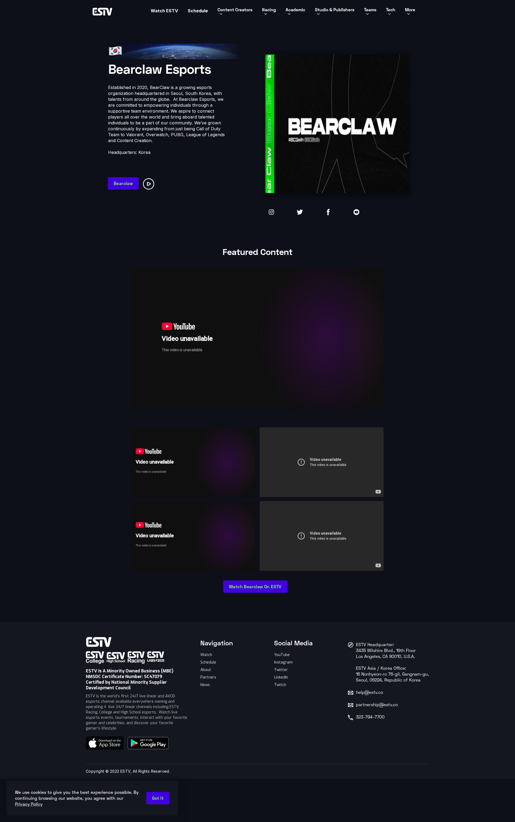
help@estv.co (369, 693)
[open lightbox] (149, 182)
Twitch (280, 684)
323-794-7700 (370, 717)
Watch (206, 654)
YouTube (282, 654)
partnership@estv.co (377, 705)
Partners (208, 677)
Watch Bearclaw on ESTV (255, 586)
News (205, 684)
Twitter (281, 669)
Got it (158, 798)
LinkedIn (281, 677)
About (205, 669)
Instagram (283, 662)
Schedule (208, 662)
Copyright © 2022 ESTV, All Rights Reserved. (128, 771)
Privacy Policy (29, 803)
